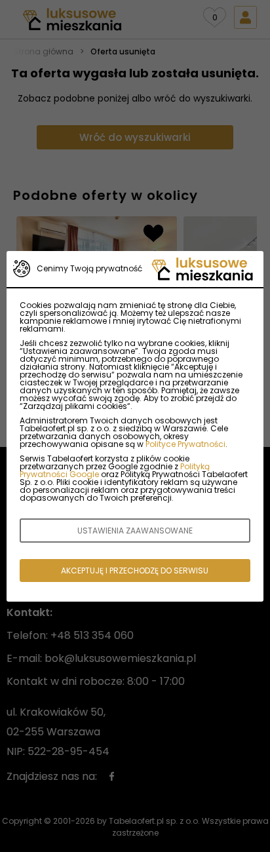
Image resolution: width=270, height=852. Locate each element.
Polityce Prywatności (185, 444)
